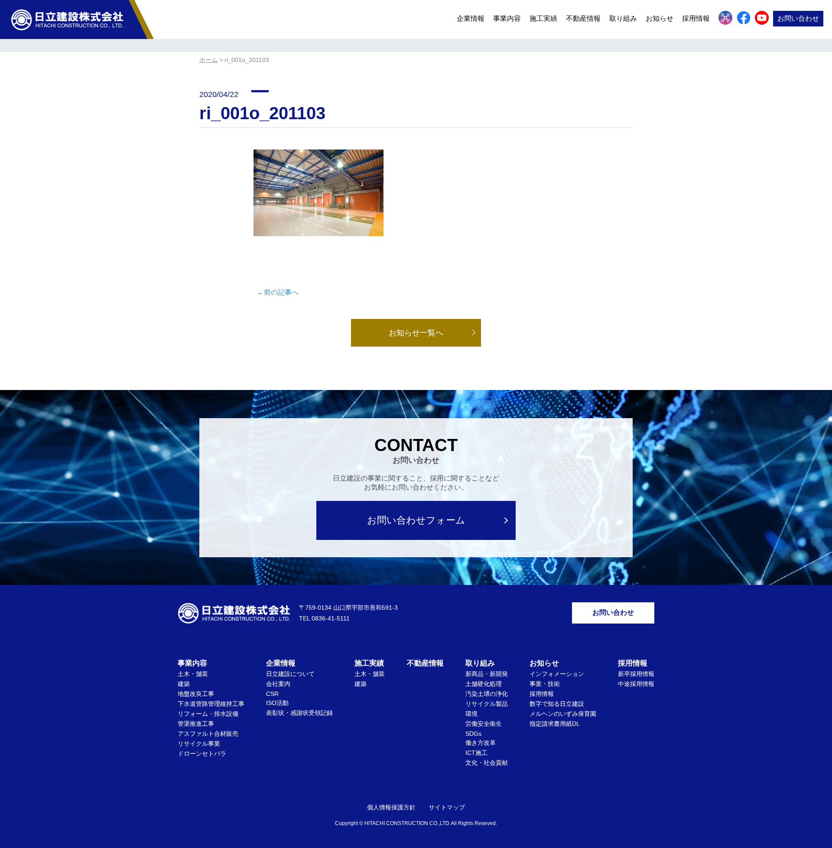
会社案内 (278, 683)
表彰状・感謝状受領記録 (299, 712)
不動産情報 (583, 18)
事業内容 (507, 18)
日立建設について (290, 673)
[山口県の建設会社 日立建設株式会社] (67, 19)
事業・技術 (545, 683)
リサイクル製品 (486, 703)
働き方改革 (480, 742)
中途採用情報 (636, 683)
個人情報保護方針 (391, 807)
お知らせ (659, 18)
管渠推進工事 (196, 723)
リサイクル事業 (199, 743)
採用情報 (542, 693)
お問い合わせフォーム (416, 520)
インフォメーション (557, 673)
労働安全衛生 (483, 723)
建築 (184, 683)
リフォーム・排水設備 (208, 713)
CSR (272, 693)
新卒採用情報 (636, 673)
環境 (471, 713)
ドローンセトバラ (202, 753)
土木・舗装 (193, 673)
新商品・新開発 (486, 673)
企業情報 (470, 18)
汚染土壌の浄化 (486, 693)
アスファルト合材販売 (208, 733)
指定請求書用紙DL (555, 723)
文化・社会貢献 (486, 762)
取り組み (623, 18)
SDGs (473, 733)
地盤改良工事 (196, 693)
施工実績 (543, 18)
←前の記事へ (278, 292)
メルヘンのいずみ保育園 (563, 713)
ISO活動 (277, 702)
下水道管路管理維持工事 (211, 703)
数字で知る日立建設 (557, 703)
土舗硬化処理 (483, 683)
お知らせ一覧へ (416, 332)
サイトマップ (447, 807)
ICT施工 (476, 752)
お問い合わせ (798, 18)
